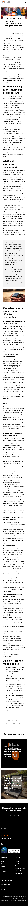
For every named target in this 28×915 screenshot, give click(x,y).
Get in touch (12, 815)
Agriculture (17, 861)
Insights (3, 866)
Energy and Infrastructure (20, 868)
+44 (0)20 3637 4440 (6, 839)
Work (2, 863)
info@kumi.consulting (7, 841)
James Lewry (13, 75)
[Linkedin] (2, 844)
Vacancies (3, 871)
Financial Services (18, 873)
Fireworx (10, 902)
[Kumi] (6, 3)
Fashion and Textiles (19, 870)
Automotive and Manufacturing (18, 864)
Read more (9, 763)
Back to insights (16, 720)
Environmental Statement (15, 900)
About (2, 861)
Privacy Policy (17, 898)
